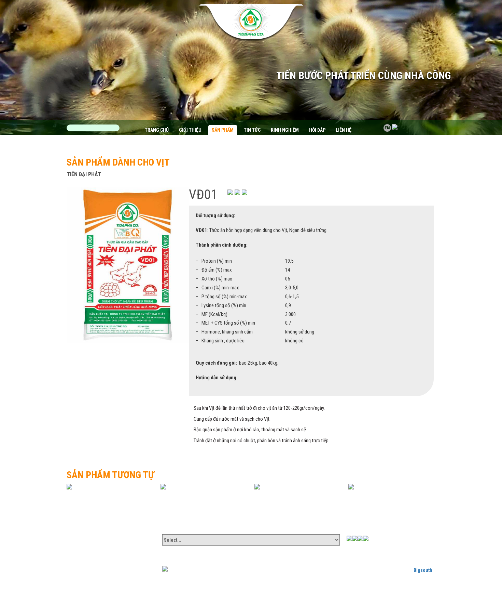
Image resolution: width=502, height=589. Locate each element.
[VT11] (297, 486)
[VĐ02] (203, 486)
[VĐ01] (128, 265)
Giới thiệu (190, 130)
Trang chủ (157, 130)
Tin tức (252, 130)
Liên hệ (343, 130)
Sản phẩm (223, 130)
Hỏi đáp (317, 130)
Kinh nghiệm (285, 130)
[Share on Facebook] (230, 192)
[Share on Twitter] (244, 192)
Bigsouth (423, 570)
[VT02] (391, 486)
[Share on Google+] (237, 192)
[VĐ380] (109, 486)
